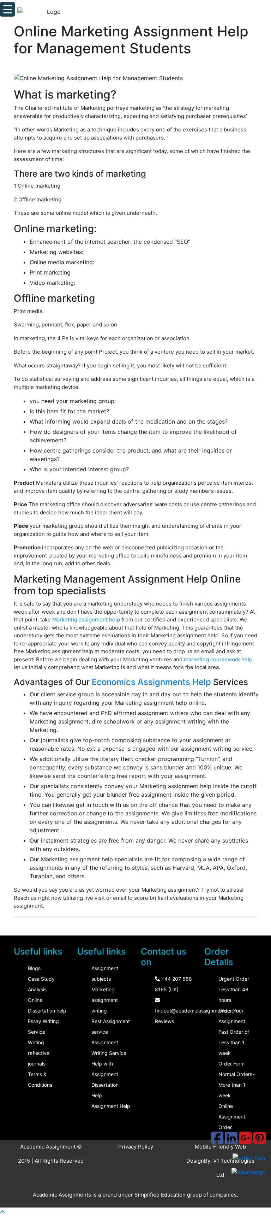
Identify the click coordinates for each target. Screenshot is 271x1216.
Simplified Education (160, 1194)
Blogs (34, 968)
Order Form (231, 1064)
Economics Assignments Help (151, 682)
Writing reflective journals (38, 1053)
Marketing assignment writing (104, 1000)
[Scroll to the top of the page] (2, 1211)
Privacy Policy (135, 1146)
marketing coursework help (218, 659)
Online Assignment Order (231, 1116)
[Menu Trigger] (7, 9)
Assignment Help (110, 1106)
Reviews (164, 1021)
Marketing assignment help (86, 619)
